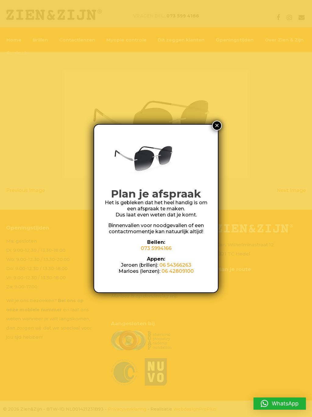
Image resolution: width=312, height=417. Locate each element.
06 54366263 (175, 265)
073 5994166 (156, 248)
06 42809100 (177, 271)
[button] (280, 403)
